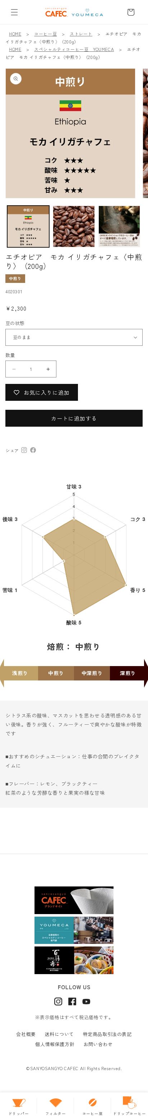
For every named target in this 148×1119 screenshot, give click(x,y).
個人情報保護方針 (54, 1044)
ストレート (81, 34)
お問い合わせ (98, 1044)
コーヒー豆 (45, 34)
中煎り (15, 278)
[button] (14, 12)
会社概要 (26, 1034)
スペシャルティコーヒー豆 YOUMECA (74, 49)
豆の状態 (15, 323)
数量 (10, 355)
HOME (15, 34)
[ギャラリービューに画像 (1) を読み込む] (28, 227)
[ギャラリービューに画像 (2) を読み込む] (74, 227)
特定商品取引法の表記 (107, 1034)
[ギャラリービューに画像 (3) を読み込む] (119, 227)
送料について (59, 1034)
